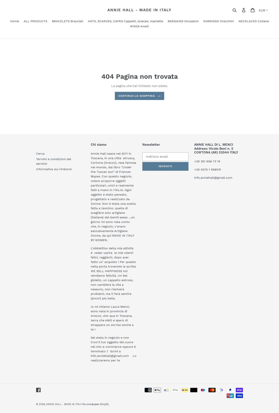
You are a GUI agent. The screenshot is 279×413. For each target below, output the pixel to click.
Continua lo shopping (136, 95)
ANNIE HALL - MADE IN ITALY (139, 10)
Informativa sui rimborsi (54, 169)
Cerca (40, 153)
